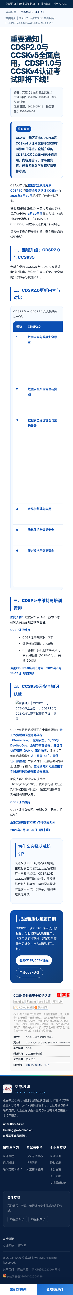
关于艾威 (55, 1176)
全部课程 (8, 1156)
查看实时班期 (18, 1289)
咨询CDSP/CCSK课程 (33, 960)
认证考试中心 (34, 1156)
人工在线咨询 (34, 1169)
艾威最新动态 (58, 1182)
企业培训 (55, 1156)
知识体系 (19, 1001)
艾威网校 (8, 1245)
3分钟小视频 (25, 1007)
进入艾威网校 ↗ (13, 1169)
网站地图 (22, 1269)
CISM (38, 1064)
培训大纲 (57, 1001)
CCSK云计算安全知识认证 (32, 995)
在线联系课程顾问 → (15, 1135)
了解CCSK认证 (29, 973)
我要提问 (42, 1007)
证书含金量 (44, 1001)
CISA (46, 1064)
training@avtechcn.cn (18, 1130)
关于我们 (8, 1269)
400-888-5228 (13, 1124)
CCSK (38, 12)
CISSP (29, 1064)
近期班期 (8, 1162)
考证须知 (31, 1001)
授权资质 (55, 1162)
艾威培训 (26, 12)
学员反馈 (55, 1169)
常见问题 (31, 1162)
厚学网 (22, 1245)
